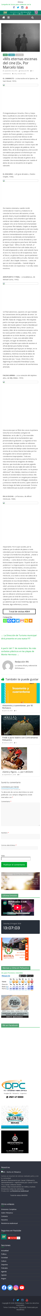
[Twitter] (18, 621)
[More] (30, 621)
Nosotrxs (4, 1220)
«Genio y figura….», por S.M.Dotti (17, 771)
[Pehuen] (11, 1172)
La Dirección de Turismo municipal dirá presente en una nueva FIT (19, 637)
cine (15, 74)
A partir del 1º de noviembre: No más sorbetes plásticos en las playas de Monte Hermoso (18, 651)
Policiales (4, 1268)
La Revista (19, 55)
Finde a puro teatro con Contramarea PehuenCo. (20, 738)
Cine (5, 55)
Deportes (4, 1264)
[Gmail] (22, 621)
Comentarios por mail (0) (10, 787)
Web (3, 856)
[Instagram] (16, 1287)
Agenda (4, 1271)
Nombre (5, 833)
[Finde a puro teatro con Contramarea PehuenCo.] (20, 716)
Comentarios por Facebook (10, 789)
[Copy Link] (26, 621)
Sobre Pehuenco (7, 1213)
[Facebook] (9, 621)
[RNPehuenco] (20, 12)
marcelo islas (21, 74)
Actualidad (5, 1251)
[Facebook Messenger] (13, 621)
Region (3, 1278)
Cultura (11, 55)
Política (3, 1254)
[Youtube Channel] (22, 1287)
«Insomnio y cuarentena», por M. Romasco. (17, 706)
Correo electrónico (9, 845)
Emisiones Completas (9, 1209)
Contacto (4, 1216)
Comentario (6, 801)
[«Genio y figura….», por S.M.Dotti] (14, 748)
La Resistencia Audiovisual (19, 1191)
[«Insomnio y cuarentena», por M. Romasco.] (20, 684)
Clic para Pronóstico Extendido (12, 973)
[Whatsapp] (5, 621)
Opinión (4, 1275)
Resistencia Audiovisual (9, 1223)
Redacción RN (24, 71)
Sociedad (4, 1258)
